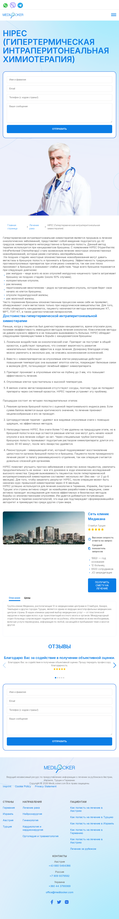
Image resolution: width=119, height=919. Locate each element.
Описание (14, 597)
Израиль (8, 813)
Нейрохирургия (32, 813)
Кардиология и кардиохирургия (33, 828)
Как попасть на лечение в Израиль (92, 823)
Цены (27, 597)
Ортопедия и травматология (40, 836)
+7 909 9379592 (59, 876)
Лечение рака (34, 227)
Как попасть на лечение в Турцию (91, 817)
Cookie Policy (23, 786)
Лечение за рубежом (83, 848)
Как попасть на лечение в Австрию (86, 809)
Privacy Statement (45, 786)
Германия (9, 807)
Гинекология (30, 820)
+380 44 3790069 (60, 886)
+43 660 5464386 (60, 865)
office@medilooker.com (59, 892)
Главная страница (12, 227)
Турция (7, 826)
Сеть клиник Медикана (98, 516)
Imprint (7, 786)
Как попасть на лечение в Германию (86, 831)
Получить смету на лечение (102, 585)
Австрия (8, 820)
